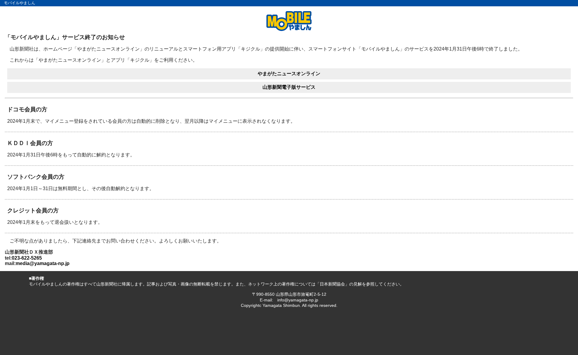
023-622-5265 (27, 258)
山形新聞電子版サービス (289, 87)
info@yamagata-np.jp (297, 300)
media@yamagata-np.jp (43, 263)
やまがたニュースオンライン (289, 73)
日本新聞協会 (332, 284)
